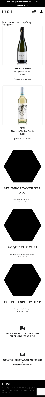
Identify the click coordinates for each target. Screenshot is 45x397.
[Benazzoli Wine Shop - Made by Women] (8, 11)
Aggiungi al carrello (23, 79)
